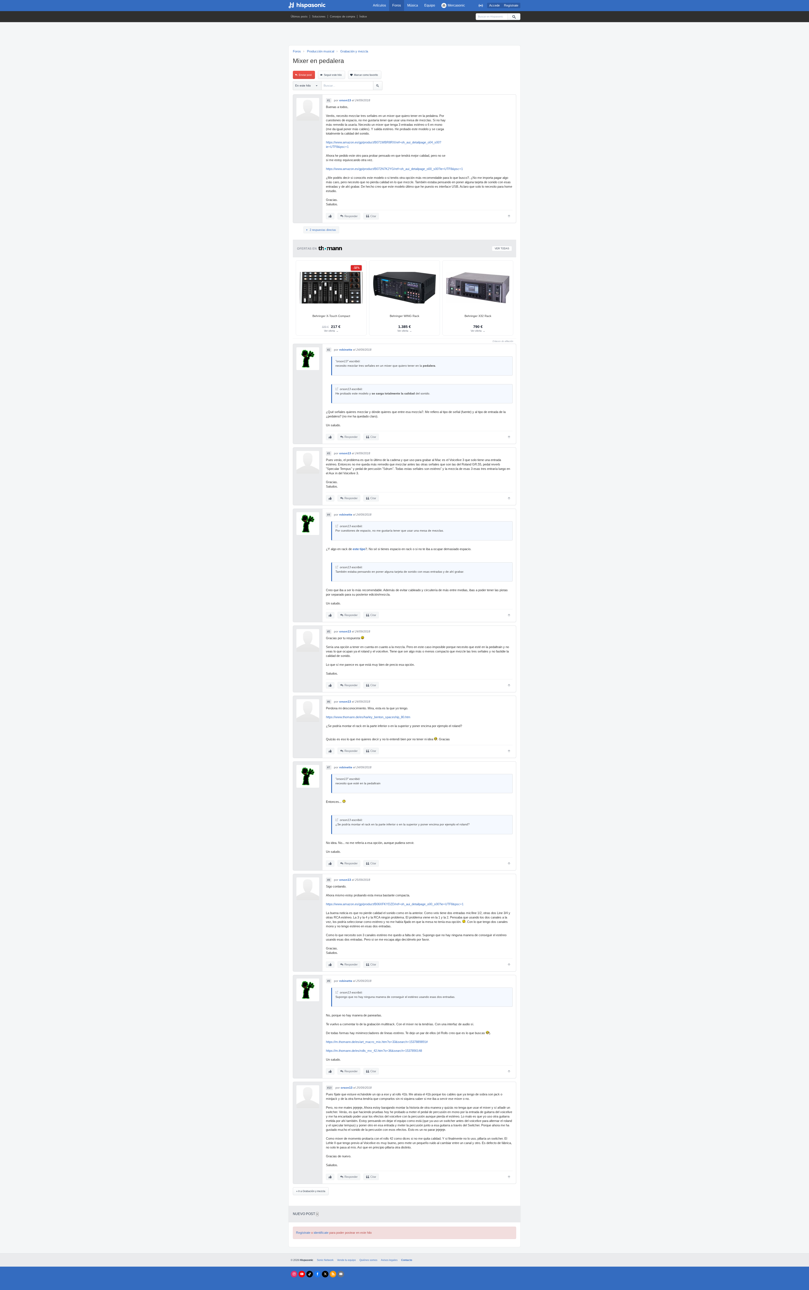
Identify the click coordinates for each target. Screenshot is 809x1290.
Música (412, 5)
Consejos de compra (342, 16)
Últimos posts (299, 16)
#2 (328, 349)
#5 (328, 631)
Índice (363, 16)
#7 (328, 767)
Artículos (379, 5)
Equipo (429, 5)
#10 (329, 1087)
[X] (325, 1274)
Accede (494, 5)
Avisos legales (389, 1260)
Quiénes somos (368, 1260)
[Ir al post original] (336, 388)
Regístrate (511, 5)
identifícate (321, 1232)
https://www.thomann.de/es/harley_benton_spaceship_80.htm (368, 717)
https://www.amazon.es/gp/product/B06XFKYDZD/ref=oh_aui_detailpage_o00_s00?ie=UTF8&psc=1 (394, 904)
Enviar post (305, 75)
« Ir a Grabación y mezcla (310, 1191)
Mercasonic (456, 5)
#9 (328, 981)
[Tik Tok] (309, 1274)
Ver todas (502, 248)
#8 (328, 879)
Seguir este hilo (333, 75)
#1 (328, 100)
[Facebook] (317, 1274)
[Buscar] (514, 16)
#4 (328, 514)
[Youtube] (302, 1274)
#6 (328, 701)
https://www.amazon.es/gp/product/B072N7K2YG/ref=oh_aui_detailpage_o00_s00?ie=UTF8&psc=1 (394, 169)
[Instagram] (294, 1274)
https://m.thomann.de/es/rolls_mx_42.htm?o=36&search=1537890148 (374, 1050)
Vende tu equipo (346, 1260)
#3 (328, 453)
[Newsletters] (341, 1274)
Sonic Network (325, 1260)
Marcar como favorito (366, 75)
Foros (396, 5)
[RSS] (333, 1274)
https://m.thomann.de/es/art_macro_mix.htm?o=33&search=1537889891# (377, 1042)
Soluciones (318, 16)
